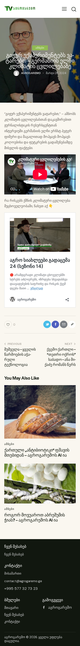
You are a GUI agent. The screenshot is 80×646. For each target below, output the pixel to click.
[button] (64, 9)
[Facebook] (55, 324)
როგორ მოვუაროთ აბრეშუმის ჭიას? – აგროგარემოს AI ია (34, 517)
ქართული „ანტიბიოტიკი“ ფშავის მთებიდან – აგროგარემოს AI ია (36, 452)
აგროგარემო (14, 637)
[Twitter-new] (47, 324)
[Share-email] (63, 324)
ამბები (40, 47)
